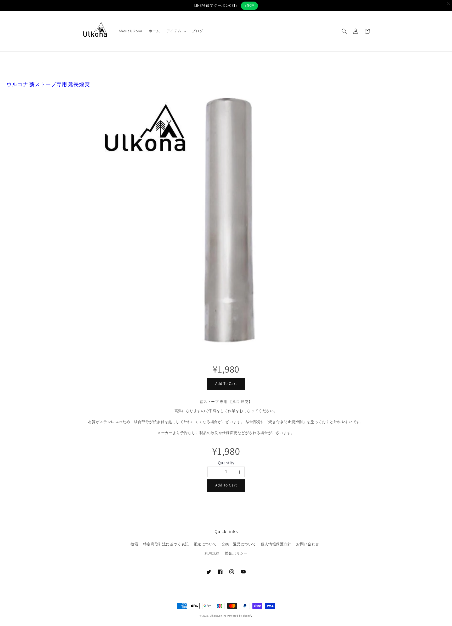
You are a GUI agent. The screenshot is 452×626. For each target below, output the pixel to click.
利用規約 (212, 553)
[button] (176, 30)
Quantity (226, 463)
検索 (134, 544)
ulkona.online (218, 615)
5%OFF (249, 5)
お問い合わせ (307, 544)
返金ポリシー (236, 553)
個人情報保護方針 (276, 544)
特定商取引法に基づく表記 (166, 544)
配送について (205, 544)
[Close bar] (448, 3)
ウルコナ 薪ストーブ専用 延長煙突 (48, 84)
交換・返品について (239, 544)
